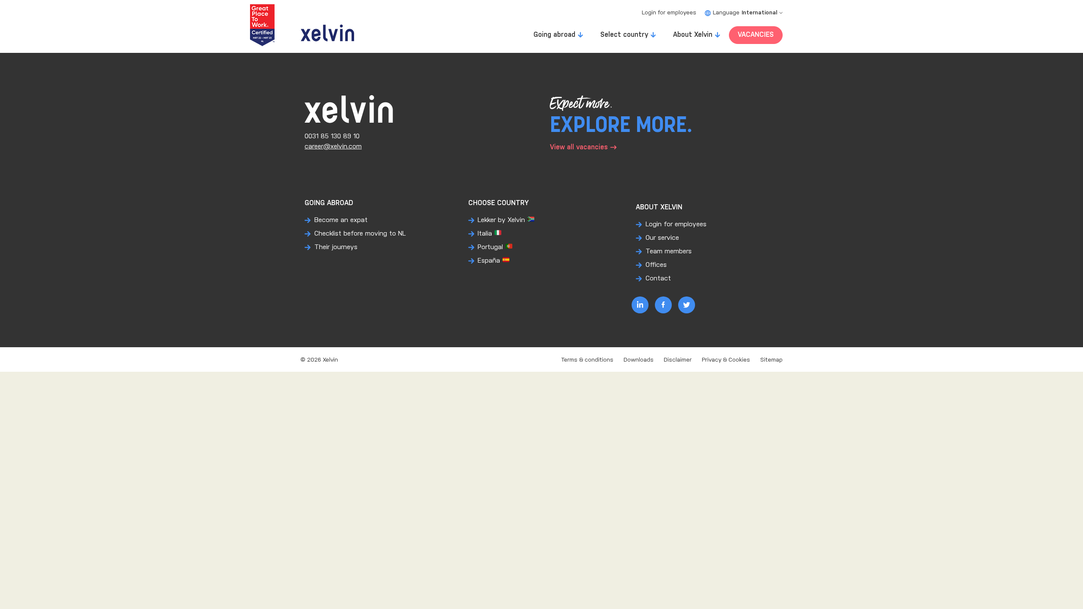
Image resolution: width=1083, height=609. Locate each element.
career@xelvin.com (333, 146)
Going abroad (554, 35)
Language (745, 13)
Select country (624, 35)
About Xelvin (692, 35)
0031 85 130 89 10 (332, 136)
